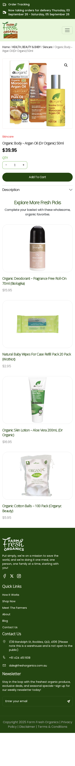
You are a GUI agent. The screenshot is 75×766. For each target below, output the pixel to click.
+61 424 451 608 (19, 658)
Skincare (47, 47)
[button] (65, 65)
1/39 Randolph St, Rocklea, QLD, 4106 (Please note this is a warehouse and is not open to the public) (40, 646)
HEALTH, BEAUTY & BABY (26, 47)
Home (6, 47)
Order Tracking (19, 4)
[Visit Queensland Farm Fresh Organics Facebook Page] (4, 576)
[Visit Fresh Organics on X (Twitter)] (12, 576)
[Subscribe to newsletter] (69, 701)
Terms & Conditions (52, 726)
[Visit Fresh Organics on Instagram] (19, 576)
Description (10, 189)
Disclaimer (27, 726)
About (6, 614)
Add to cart (37, 177)
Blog (5, 621)
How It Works (10, 595)
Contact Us (10, 627)
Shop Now (8, 601)
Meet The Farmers (14, 608)
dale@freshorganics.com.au (28, 665)
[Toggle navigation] (67, 30)
